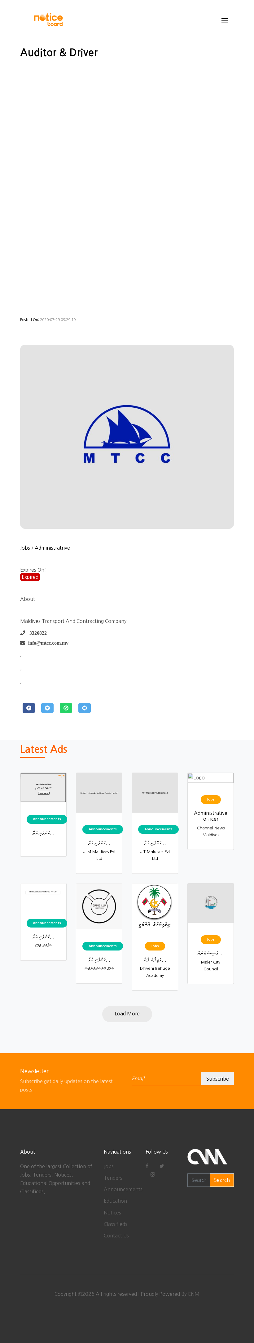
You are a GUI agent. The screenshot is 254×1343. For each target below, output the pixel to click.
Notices (112, 1212)
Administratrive (52, 547)
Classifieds (115, 1224)
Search (222, 1179)
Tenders (113, 1177)
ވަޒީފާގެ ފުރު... (154, 959)
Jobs (25, 547)
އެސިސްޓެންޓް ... (210, 953)
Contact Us (116, 1235)
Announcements (123, 1189)
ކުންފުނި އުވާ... (43, 832)
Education (115, 1200)
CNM (193, 1293)
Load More (127, 1013)
